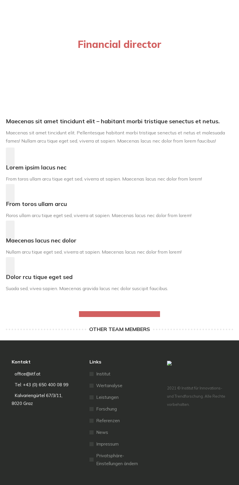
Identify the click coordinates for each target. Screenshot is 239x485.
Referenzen (108, 420)
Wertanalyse (109, 385)
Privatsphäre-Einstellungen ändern (117, 459)
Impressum (107, 444)
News (102, 432)
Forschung (106, 409)
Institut (103, 374)
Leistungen (107, 397)
